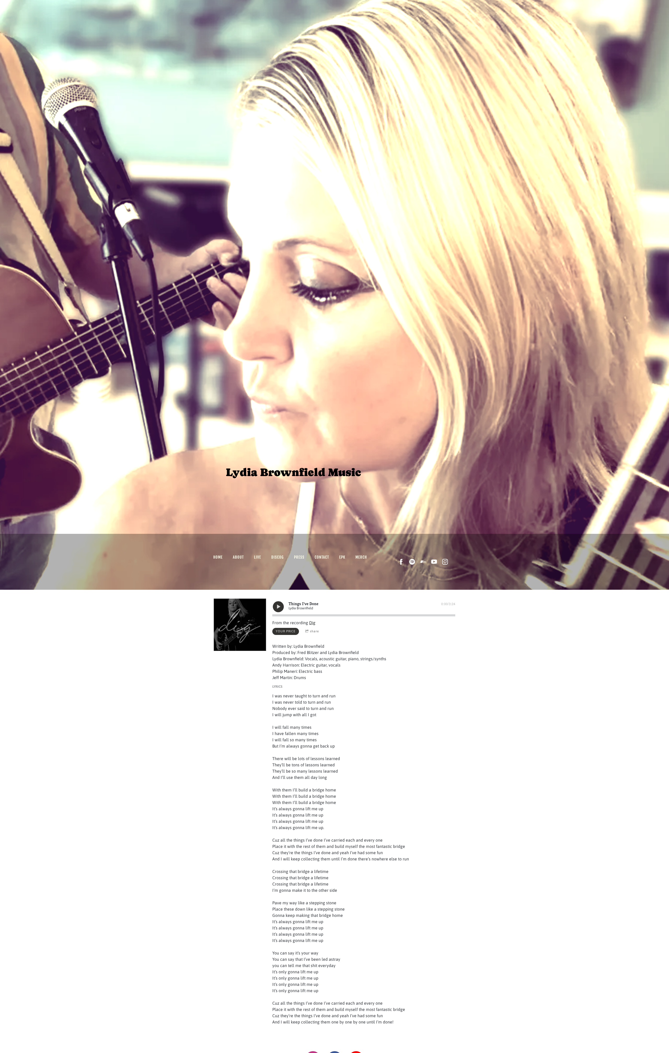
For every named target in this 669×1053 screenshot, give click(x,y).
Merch (361, 557)
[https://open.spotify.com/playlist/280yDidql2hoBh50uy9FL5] (412, 562)
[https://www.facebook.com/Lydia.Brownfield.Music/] (401, 562)
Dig (312, 622)
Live (257, 557)
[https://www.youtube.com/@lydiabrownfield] (434, 562)
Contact (322, 557)
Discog (277, 557)
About (238, 557)
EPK (342, 557)
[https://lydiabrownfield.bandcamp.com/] (423, 562)
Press (299, 557)
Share (314, 631)
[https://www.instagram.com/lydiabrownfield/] (445, 562)
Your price (286, 631)
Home (218, 557)
